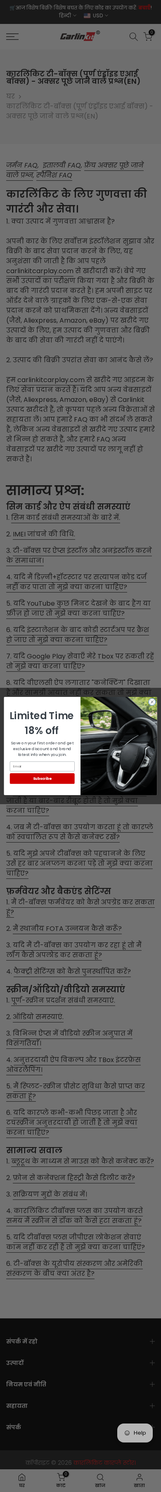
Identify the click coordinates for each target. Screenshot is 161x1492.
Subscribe (42, 778)
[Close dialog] (152, 702)
